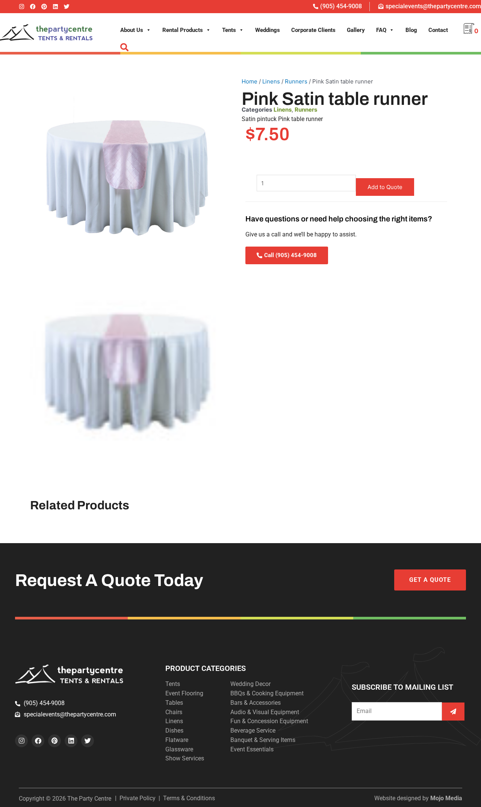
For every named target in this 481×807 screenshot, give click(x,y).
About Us (131, 30)
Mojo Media (446, 798)
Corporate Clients (313, 30)
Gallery (356, 30)
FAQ (381, 30)
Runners (296, 81)
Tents (229, 30)
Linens (271, 81)
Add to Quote (385, 187)
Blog (411, 30)
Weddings (267, 30)
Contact (438, 30)
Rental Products (182, 30)
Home (249, 81)
